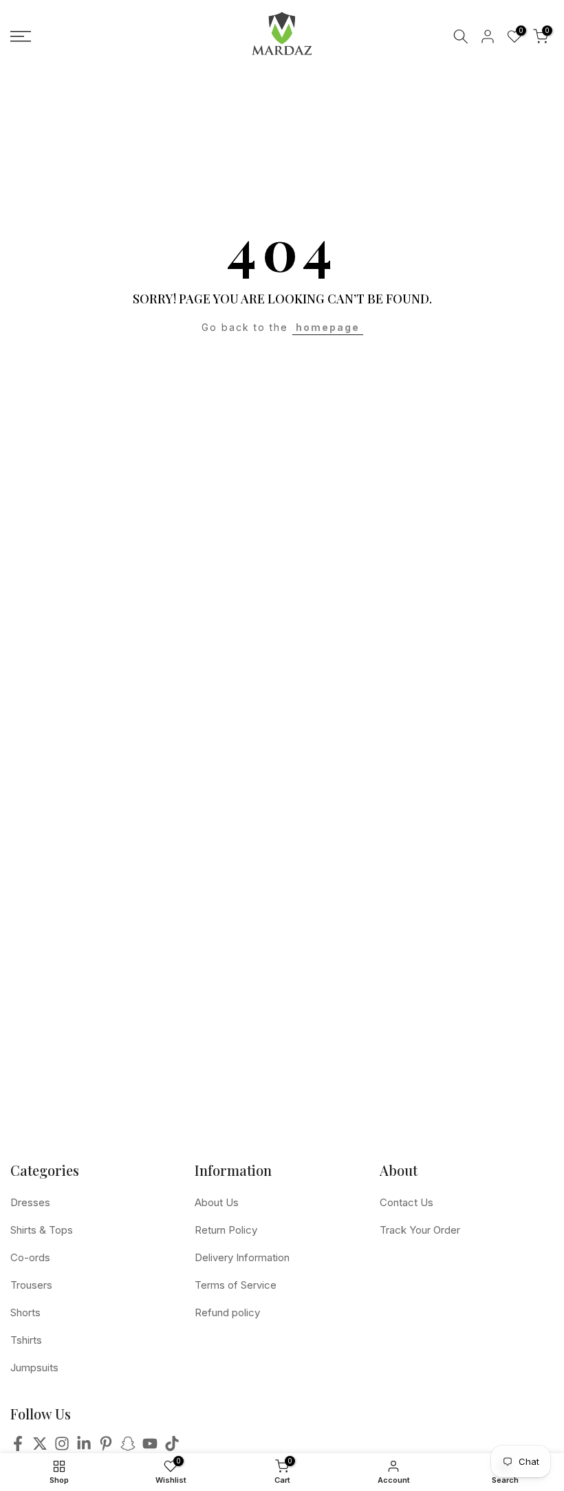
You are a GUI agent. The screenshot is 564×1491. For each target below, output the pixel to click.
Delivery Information (242, 1257)
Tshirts (26, 1340)
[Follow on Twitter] (39, 1448)
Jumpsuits (34, 1367)
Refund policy (227, 1312)
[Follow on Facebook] (17, 1448)
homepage (328, 327)
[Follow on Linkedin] (83, 1448)
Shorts (25, 1312)
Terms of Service (235, 1284)
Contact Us (406, 1202)
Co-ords (30, 1257)
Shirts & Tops (41, 1229)
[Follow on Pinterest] (105, 1448)
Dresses (30, 1202)
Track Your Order (420, 1229)
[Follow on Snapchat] (127, 1448)
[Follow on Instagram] (61, 1448)
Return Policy (226, 1229)
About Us (217, 1202)
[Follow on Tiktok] (172, 1448)
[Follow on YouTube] (150, 1448)
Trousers (31, 1284)
